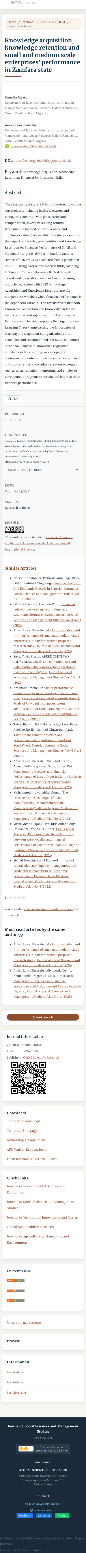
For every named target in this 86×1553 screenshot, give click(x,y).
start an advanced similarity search (48, 909)
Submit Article (43, 1017)
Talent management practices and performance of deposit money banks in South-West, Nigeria (42, 740)
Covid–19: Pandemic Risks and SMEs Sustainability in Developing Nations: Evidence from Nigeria (44, 667)
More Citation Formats (24, 470)
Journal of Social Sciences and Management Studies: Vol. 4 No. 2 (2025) (47, 750)
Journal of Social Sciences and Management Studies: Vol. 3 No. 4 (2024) (47, 620)
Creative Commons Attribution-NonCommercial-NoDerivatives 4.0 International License (39, 543)
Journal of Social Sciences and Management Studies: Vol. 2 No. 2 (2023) (46, 714)
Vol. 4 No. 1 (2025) (53, 22)
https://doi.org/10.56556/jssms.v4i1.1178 (42, 161)
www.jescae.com (45, 1510)
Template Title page (22, 1130)
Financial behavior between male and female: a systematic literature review (44, 609)
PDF (14, 399)
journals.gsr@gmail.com (45, 1504)
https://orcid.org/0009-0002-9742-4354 (33, 146)
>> (24, 898)
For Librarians (16, 1393)
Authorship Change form (26, 1140)
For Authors (15, 1382)
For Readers (15, 1372)
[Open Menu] (4, 4)
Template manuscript (23, 1121)
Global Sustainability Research (30, 1227)
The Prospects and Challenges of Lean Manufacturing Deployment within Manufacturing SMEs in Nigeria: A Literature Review (45, 802)
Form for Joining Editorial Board (32, 1159)
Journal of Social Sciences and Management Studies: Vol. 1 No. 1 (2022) (46, 677)
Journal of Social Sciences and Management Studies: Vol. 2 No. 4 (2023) (46, 594)
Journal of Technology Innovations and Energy (43, 1217)
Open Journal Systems (24, 1322)
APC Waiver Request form (27, 1149)
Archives (28, 22)
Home (12, 22)
